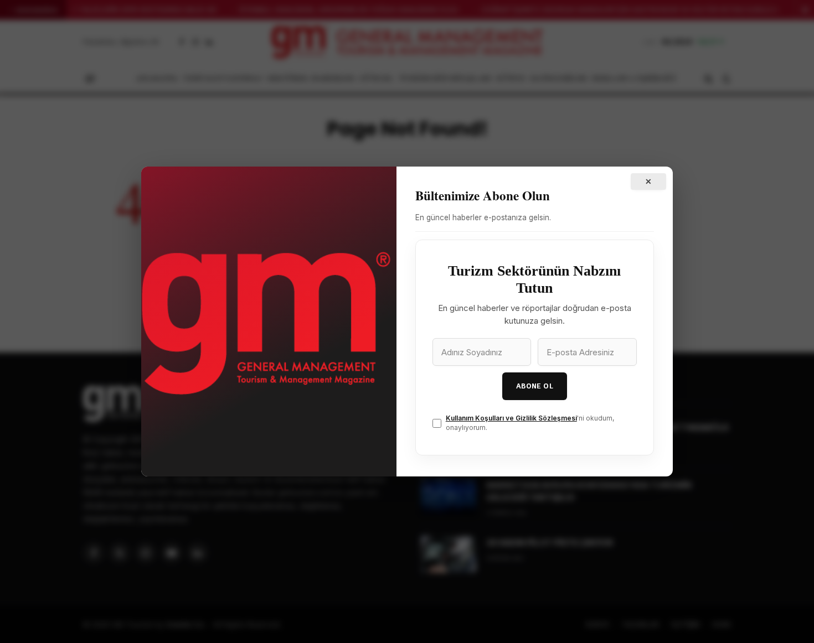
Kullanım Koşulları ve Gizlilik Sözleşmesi (511, 418)
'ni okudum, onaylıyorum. (530, 423)
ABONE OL (534, 386)
